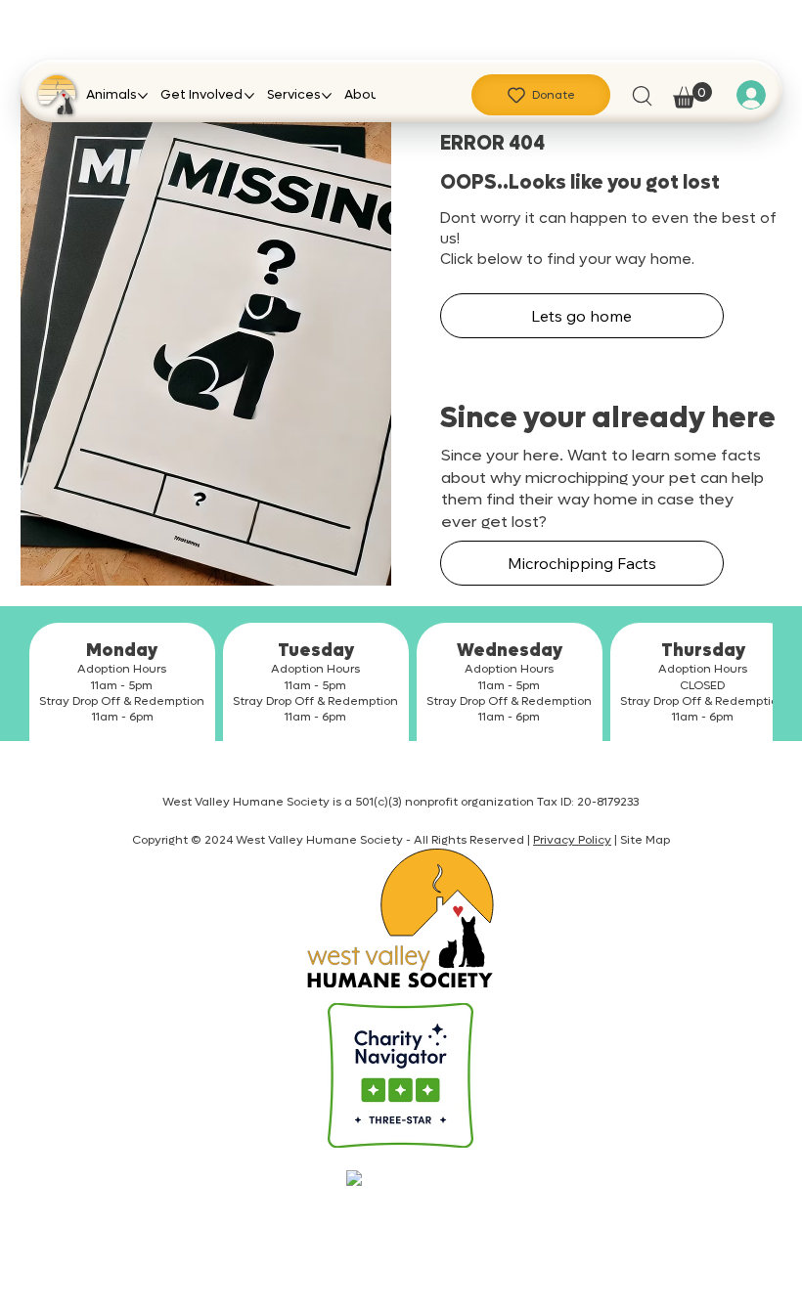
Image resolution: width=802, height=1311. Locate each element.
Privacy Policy (572, 840)
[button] (692, 95)
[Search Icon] (641, 94)
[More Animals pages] (143, 96)
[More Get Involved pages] (249, 96)
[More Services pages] (327, 96)
